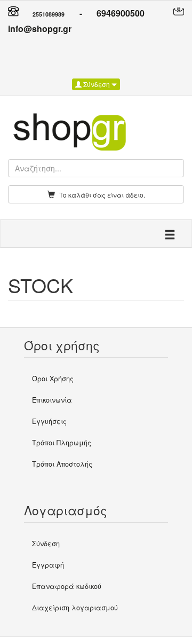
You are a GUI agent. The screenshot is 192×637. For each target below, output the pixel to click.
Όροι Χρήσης (53, 378)
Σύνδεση (96, 84)
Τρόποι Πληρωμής (61, 442)
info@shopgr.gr (39, 28)
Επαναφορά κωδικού (66, 586)
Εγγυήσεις (49, 421)
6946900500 (121, 13)
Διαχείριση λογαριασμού (75, 607)
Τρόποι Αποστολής (62, 464)
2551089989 (49, 14)
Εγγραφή (48, 565)
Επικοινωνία (52, 400)
